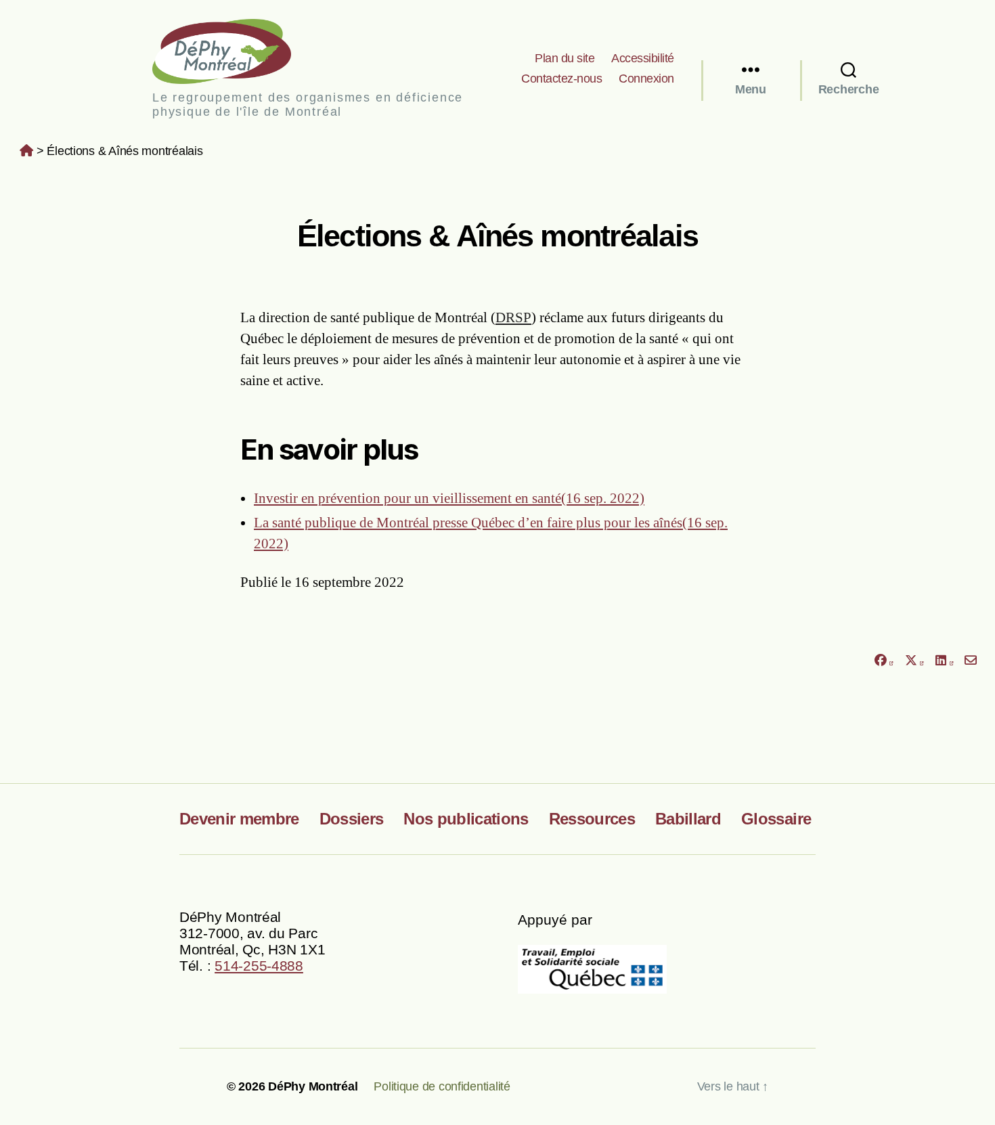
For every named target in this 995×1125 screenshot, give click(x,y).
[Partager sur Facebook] (883, 660)
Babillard (688, 819)
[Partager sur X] (914, 660)
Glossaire (776, 819)
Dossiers (351, 819)
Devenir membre (239, 819)
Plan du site (564, 58)
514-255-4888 (259, 965)
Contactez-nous (561, 78)
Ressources (592, 819)
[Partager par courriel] (971, 660)
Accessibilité (642, 58)
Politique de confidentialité (442, 1086)
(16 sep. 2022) (449, 498)
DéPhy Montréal (233, 51)
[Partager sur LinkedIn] (944, 660)
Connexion (646, 78)
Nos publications (465, 819)
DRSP (513, 317)
